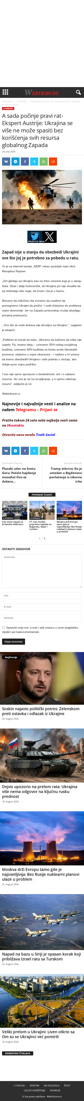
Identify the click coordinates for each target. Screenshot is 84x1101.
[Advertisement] (42, 43)
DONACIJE (55, 1090)
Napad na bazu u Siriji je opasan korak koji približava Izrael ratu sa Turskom (41, 956)
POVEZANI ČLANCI (42, 494)
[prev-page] (40, 538)
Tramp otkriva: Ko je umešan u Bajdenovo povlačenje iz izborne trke (65, 474)
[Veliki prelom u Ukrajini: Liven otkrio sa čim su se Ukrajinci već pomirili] (42, 1001)
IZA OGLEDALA (51, 1085)
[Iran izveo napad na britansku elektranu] (14, 510)
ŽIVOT (67, 1085)
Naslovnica (7, 101)
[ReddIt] (53, 161)
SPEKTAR (34, 1085)
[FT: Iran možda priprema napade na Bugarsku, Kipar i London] (42, 510)
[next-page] (44, 538)
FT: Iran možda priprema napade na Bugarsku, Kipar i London (40, 525)
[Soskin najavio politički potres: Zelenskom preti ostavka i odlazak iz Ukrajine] (42, 678)
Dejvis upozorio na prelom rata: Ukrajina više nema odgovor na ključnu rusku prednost (39, 791)
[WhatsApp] (44, 161)
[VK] (6, 161)
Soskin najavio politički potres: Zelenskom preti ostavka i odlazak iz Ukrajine (41, 711)
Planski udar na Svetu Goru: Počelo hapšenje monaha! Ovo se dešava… (19, 474)
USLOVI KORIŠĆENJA (34, 1090)
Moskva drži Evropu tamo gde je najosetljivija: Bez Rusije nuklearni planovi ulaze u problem (69, 526)
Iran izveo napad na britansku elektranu (12, 523)
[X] (34, 161)
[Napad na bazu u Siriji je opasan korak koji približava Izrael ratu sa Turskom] (42, 922)
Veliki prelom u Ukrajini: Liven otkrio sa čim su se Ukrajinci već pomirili (38, 1034)
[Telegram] (15, 161)
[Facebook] (25, 161)
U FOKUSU (22, 101)
